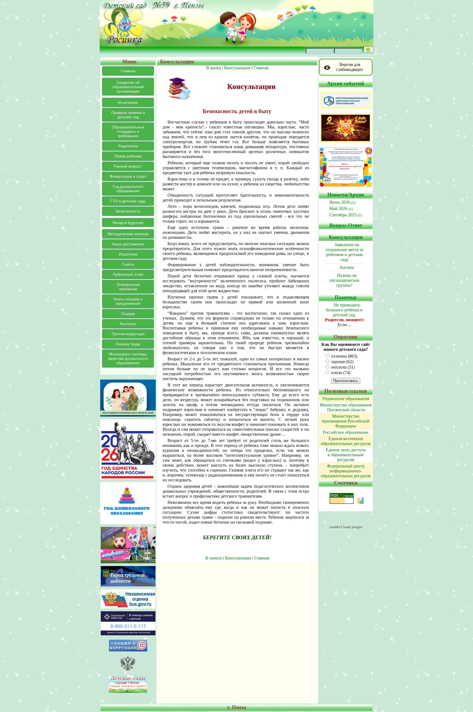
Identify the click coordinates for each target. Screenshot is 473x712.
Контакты (128, 323)
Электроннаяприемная (128, 286)
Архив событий (345, 83)
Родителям (128, 146)
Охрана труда (128, 344)
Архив (356, 194)
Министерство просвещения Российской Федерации (346, 421)
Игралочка (128, 254)
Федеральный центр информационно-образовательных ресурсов (346, 471)
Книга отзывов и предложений (128, 301)
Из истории (128, 102)
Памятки (345, 297)
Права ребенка (128, 156)
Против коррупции (128, 334)
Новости (337, 194)
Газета (128, 264)
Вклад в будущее (128, 222)
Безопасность (128, 211)
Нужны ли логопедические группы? (344, 280)
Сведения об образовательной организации (128, 86)
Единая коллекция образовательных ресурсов (346, 441)
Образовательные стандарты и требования (128, 131)
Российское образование (345, 432)
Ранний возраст (128, 166)
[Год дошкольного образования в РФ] (128, 522)
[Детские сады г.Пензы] (128, 691)
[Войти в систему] (368, 50)
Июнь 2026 (342, 202)
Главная (128, 71)
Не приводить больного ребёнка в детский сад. (344, 310)
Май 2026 (341, 208)
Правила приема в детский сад (128, 114)
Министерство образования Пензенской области (345, 407)
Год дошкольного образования (128, 188)
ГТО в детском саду (128, 201)
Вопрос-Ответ (345, 225)
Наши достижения (128, 244)
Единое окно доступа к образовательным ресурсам (346, 454)
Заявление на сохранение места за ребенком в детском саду (344, 252)
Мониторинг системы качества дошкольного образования (128, 358)
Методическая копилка (128, 234)
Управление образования (345, 398)
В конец (213, 67)
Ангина (346, 267)
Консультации (237, 67)
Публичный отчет (128, 274)
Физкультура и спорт (128, 176)
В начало (213, 558)
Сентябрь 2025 (345, 215)
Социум (128, 313)
